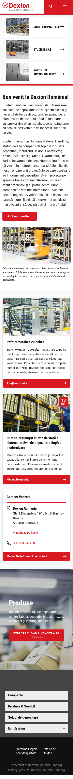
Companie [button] (15, 695)
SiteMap (47, 753)
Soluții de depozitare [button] (23, 717)
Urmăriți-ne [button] (16, 728)
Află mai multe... (19, 216)
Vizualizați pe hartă (25, 532)
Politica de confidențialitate (36, 751)
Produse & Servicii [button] (21, 706)
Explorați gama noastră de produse (36, 635)
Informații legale (27, 749)
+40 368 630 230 (24, 543)
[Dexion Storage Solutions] (17, 6)
